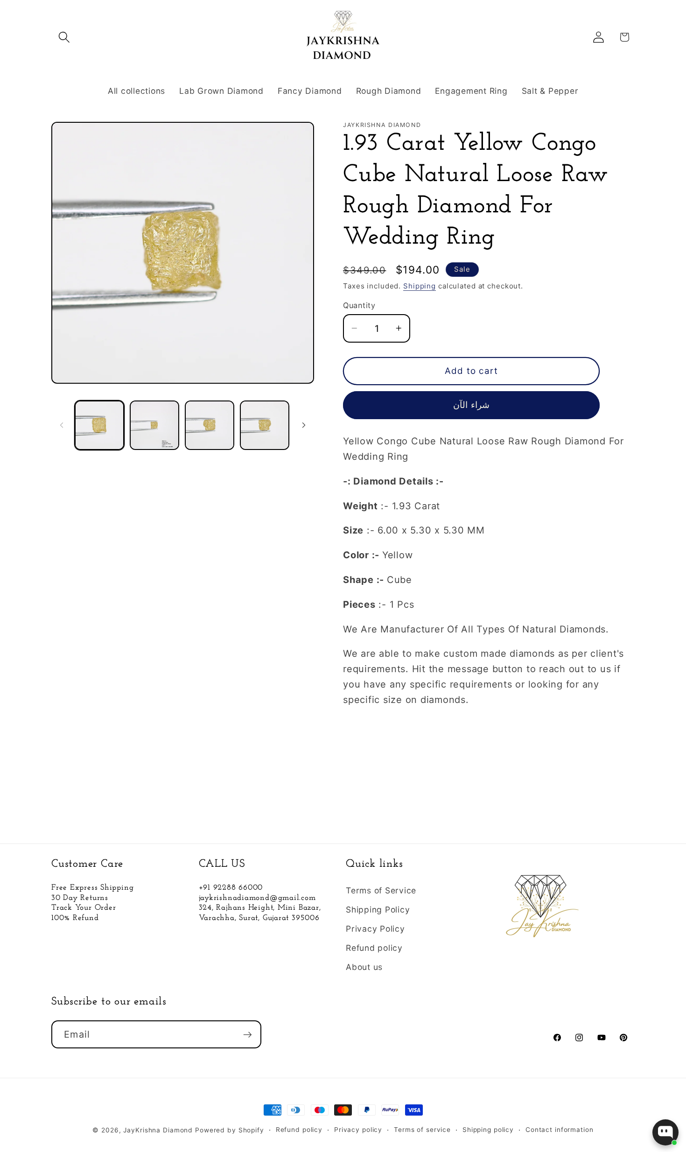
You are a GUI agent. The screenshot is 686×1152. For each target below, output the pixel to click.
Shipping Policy (378, 909)
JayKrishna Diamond (158, 1130)
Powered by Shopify (229, 1130)
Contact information (559, 1129)
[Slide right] (304, 425)
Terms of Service (381, 890)
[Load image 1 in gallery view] (99, 425)
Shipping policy (488, 1129)
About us (364, 967)
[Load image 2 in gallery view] (154, 425)
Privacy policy (358, 1129)
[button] (64, 37)
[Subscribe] (247, 1034)
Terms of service (422, 1129)
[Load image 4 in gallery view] (264, 425)
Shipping (419, 285)
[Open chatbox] (665, 1132)
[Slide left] (61, 425)
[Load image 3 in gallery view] (209, 425)
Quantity (359, 305)
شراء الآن (471, 405)
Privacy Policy (375, 929)
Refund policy (374, 948)
